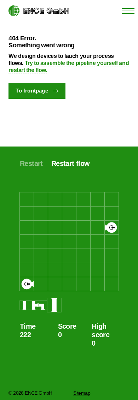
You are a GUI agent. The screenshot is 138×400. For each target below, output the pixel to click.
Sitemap (81, 393)
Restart (31, 163)
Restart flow (70, 163)
